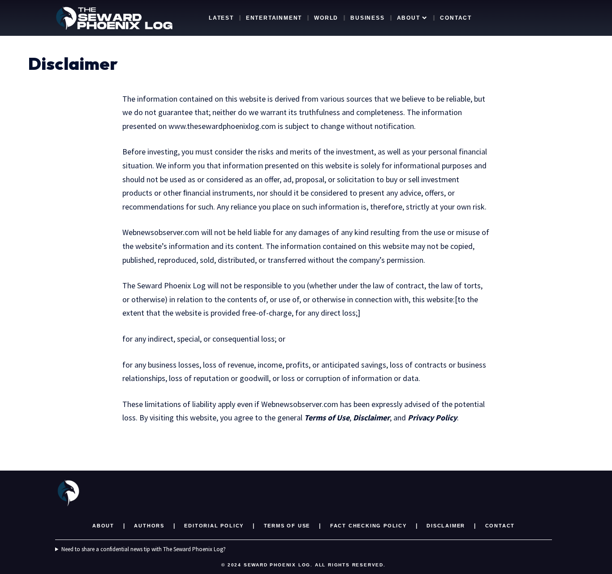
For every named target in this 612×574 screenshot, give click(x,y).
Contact (500, 525)
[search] (535, 18)
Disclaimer (371, 417)
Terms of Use (326, 417)
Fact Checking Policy (368, 525)
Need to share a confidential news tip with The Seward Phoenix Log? (143, 549)
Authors (149, 525)
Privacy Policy (432, 417)
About (103, 525)
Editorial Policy (214, 525)
